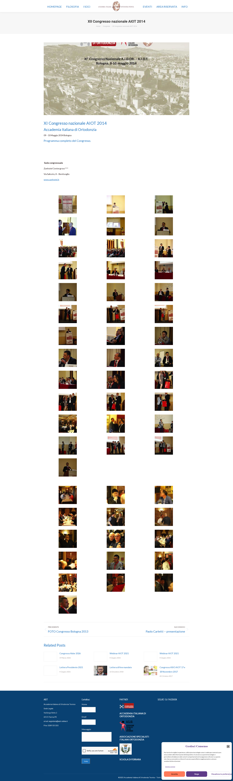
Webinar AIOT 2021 (119, 653)
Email (85, 717)
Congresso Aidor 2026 (70, 653)
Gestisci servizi (170, 767)
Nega (196, 774)
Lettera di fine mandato (121, 667)
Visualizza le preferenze (220, 774)
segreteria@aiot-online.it (58, 721)
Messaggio (87, 729)
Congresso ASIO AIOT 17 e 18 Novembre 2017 (172, 669)
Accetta (174, 774)
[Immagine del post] (50, 656)
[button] (228, 746)
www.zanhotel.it (51, 179)
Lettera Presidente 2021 (71, 667)
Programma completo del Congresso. (67, 140)
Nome (85, 704)
